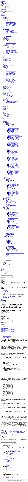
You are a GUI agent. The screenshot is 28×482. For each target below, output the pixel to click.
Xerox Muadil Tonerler (13, 131)
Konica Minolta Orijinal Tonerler (15, 163)
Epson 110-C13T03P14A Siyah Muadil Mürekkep (13, 432)
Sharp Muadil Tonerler (13, 143)
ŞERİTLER (5, 66)
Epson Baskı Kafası (10, 98)
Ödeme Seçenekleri (7, 336)
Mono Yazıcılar (6, 55)
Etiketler (5, 107)
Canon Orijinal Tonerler (11, 31)
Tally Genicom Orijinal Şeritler (12, 83)
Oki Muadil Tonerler (12, 132)
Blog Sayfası (8, 465)
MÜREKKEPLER (7, 85)
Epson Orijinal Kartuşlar (11, 51)
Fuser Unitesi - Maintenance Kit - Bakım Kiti (12, 105)
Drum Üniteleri (6, 116)
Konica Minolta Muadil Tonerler (15, 136)
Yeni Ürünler (8, 461)
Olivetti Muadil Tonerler (13, 144)
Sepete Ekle (3, 322)
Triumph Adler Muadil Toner (14, 146)
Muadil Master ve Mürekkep (11, 102)
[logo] (14, 9)
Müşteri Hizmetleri (9, 464)
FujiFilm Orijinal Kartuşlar (11, 52)
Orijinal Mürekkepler (7, 89)
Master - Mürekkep (7, 100)
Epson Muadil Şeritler (10, 69)
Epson (2, 432)
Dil (1, 5)
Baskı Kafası (5, 94)
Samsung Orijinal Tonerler (11, 32)
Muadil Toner (6, 19)
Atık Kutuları (6, 114)
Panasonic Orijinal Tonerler (14, 170)
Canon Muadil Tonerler (10, 22)
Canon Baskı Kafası (10, 96)
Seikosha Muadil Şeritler (13, 218)
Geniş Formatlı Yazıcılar (8, 65)
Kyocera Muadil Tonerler (13, 135)
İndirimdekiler (9, 463)
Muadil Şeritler (6, 68)
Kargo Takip (5, 265)
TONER (5, 17)
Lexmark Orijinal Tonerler (13, 162)
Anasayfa (8, 460)
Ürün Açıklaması (6, 334)
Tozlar (4, 109)
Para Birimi (3, 7)
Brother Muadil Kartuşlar (11, 43)
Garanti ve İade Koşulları (11, 457)
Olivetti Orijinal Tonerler (13, 169)
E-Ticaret (10, 480)
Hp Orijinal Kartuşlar (10, 47)
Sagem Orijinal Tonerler (13, 172)
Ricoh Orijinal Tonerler (13, 165)
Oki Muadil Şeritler (10, 72)
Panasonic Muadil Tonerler (13, 139)
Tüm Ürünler (8, 26)
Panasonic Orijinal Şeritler (11, 80)
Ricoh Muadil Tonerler (13, 142)
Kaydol (14, 443)
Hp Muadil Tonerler (10, 20)
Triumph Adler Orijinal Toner (14, 167)
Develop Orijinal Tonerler (13, 164)
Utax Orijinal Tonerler (12, 173)
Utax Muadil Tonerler (12, 140)
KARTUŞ (5, 37)
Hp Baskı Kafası (9, 95)
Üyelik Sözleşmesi (9, 454)
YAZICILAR (6, 53)
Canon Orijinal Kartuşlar (11, 48)
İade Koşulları (6, 337)
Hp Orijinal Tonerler (10, 30)
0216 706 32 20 (17, 451)
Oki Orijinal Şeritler (10, 81)
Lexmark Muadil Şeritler (11, 71)
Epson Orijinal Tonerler (13, 157)
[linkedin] (8, 470)
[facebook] (8, 467)
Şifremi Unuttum (10, 278)
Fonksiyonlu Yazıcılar (7, 58)
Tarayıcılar (5, 62)
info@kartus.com (13, 450)
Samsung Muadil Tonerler (11, 23)
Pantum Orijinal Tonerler (11, 34)
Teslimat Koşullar (9, 453)
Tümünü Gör (11, 147)
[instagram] (8, 468)
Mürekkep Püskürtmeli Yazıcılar (9, 60)
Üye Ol (2, 269)
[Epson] (3, 301)
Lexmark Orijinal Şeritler (11, 82)
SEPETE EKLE (4, 436)
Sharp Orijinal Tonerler (13, 166)
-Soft (8, 480)
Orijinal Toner (6, 29)
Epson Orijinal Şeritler (10, 79)
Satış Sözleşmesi (9, 455)
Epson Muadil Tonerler (10, 25)
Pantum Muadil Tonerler (13, 145)
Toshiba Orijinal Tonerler (13, 171)
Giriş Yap (2, 268)
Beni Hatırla (4, 278)
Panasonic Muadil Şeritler (11, 73)
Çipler (4, 112)
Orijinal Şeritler (6, 78)
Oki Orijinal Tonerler (12, 159)
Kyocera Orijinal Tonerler (13, 160)
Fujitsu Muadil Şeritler (10, 74)
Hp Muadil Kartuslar (10, 40)
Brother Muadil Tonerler (11, 24)
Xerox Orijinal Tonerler (13, 158)
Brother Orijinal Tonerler (11, 33)
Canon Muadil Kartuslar (11, 41)
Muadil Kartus (6, 39)
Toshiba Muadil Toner (12, 138)
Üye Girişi (5, 272)
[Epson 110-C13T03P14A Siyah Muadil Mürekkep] (13, 431)
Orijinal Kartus (6, 46)
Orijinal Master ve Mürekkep (12, 101)
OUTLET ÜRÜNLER (8, 91)
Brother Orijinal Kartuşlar (11, 50)
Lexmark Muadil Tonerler (13, 133)
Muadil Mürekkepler (7, 87)
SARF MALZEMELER (8, 92)
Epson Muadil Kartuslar (11, 44)
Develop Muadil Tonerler (13, 137)
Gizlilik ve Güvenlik (10, 458)
